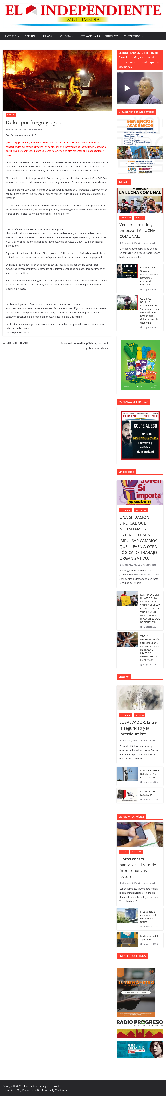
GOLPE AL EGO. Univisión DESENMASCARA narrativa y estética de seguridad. (149, 276)
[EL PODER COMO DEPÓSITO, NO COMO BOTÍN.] (127, 776)
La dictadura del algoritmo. (149, 937)
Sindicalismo (141, 510)
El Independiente (34, 129)
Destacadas (126, 217)
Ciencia (47, 36)
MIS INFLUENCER (17, 343)
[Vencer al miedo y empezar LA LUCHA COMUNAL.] (140, 200)
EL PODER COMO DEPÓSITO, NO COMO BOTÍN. (149, 774)
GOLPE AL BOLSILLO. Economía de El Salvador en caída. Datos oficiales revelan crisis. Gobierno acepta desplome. (150, 310)
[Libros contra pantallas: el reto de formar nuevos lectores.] (140, 834)
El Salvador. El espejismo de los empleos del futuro (149, 916)
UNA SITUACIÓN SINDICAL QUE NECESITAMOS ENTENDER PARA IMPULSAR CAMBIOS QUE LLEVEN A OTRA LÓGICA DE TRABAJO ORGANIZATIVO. (138, 537)
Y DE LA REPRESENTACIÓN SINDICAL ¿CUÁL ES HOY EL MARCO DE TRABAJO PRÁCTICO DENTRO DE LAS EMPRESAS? (150, 648)
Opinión (30, 36)
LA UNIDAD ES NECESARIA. (147, 793)
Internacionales (89, 36)
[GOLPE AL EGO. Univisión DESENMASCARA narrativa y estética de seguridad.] (127, 278)
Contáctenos (131, 36)
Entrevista (111, 36)
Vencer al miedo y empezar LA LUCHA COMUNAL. (137, 230)
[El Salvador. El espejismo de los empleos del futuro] (127, 919)
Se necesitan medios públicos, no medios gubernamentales (84, 346)
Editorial (139, 217)
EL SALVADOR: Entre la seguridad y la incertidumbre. (138, 728)
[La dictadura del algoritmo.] (127, 940)
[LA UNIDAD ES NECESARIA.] (127, 795)
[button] (18, 36)
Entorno (10, 36)
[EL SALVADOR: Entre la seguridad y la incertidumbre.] (140, 697)
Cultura (65, 36)
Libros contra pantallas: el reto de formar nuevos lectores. (137, 867)
